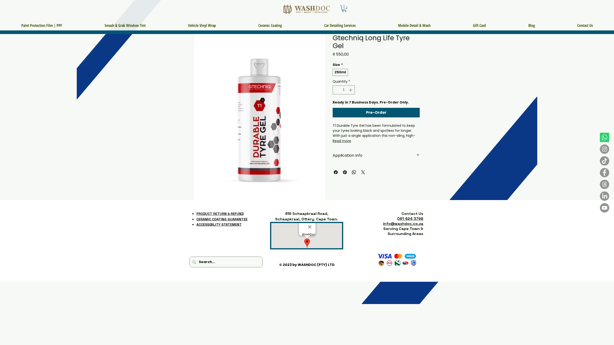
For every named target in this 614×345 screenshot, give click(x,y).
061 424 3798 (410, 218)
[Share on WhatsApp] (354, 172)
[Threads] (604, 184)
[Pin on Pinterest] (345, 172)
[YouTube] (604, 208)
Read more (342, 140)
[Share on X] (363, 172)
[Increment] (351, 90)
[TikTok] (604, 161)
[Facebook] (604, 172)
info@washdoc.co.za (403, 223)
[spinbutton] (343, 90)
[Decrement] (336, 90)
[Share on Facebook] (336, 172)
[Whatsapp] (604, 137)
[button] (344, 8)
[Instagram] (604, 149)
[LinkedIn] (604, 196)
